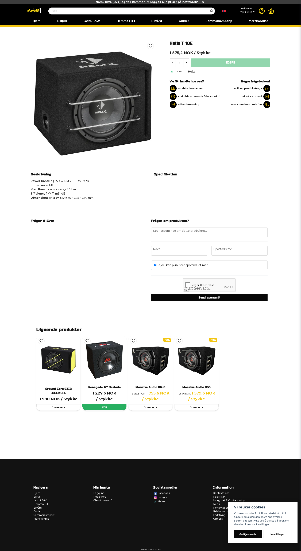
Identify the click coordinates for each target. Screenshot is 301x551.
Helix (191, 71)
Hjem (37, 21)
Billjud (62, 21)
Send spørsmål (209, 297)
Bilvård (156, 21)
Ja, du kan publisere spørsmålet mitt (182, 265)
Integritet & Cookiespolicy (229, 500)
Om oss (218, 518)
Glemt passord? (103, 500)
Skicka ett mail (252, 96)
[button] (224, 11)
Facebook (164, 493)
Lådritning (219, 515)
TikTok (161, 501)
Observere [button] (58, 407)
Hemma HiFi (126, 21)
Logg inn (98, 493)
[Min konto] (262, 11)
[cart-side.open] (271, 11)
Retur (216, 504)
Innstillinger (277, 534)
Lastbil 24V (91, 21)
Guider (184, 21)
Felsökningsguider (224, 511)
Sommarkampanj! (219, 21)
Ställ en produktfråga (247, 88)
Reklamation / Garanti (226, 507)
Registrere (99, 496)
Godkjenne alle (247, 534)
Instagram (163, 497)
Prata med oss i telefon (246, 104)
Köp (104, 407)
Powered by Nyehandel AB (150, 549)
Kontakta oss (221, 493)
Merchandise (258, 21)
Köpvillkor (219, 496)
